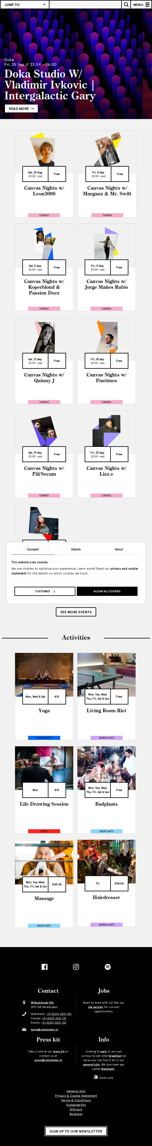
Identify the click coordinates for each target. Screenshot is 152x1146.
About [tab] (119, 549)
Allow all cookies (107, 591)
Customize (42, 591)
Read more (19, 109)
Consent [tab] (33, 549)
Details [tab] (76, 549)
